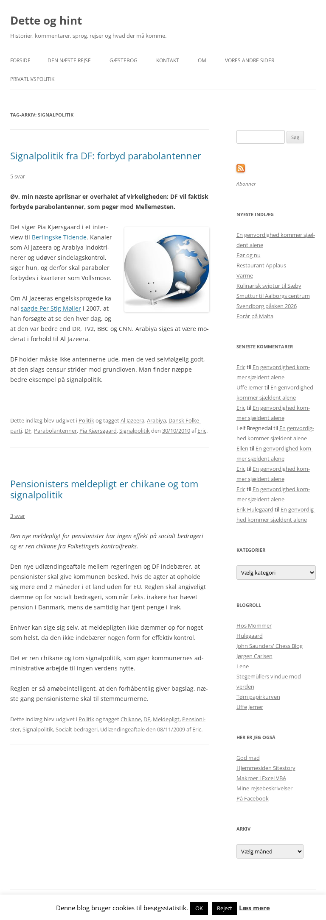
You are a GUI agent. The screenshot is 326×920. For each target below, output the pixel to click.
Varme (244, 275)
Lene (242, 666)
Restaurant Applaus (261, 265)
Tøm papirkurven (258, 696)
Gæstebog (124, 60)
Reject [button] (224, 908)
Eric (201, 430)
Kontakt (167, 60)
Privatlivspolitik (32, 79)
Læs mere (254, 908)
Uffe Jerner (249, 387)
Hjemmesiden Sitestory (265, 768)
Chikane (131, 719)
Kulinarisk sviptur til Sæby (268, 285)
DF (28, 430)
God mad (248, 758)
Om (202, 60)
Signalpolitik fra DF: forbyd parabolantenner (105, 155)
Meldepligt (166, 719)
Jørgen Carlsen (254, 656)
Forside (20, 60)
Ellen (242, 448)
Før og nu (248, 255)
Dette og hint (46, 20)
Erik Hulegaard (254, 509)
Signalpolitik (134, 430)
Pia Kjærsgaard (98, 430)
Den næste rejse (69, 60)
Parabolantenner (55, 430)
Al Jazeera (132, 420)
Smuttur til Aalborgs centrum (273, 296)
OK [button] (199, 908)
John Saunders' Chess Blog (269, 646)
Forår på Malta (254, 316)
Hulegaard (249, 635)
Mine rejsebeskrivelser (264, 788)
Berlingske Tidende (59, 237)
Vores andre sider (249, 60)
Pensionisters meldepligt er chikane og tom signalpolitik (104, 489)
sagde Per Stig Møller (51, 308)
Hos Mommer (254, 625)
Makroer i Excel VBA (261, 778)
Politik (86, 420)
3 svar (17, 516)
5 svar (17, 176)
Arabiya (156, 420)
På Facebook (252, 798)
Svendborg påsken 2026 (266, 306)
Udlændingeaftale (122, 729)
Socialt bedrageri (77, 729)
